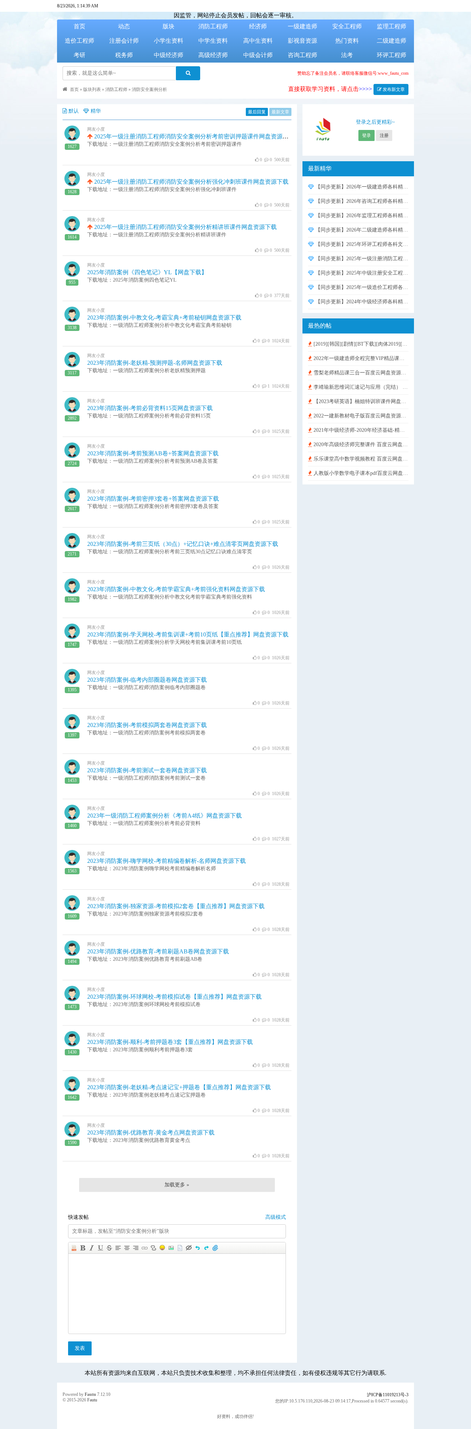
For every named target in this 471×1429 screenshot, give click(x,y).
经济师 (258, 26)
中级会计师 (258, 55)
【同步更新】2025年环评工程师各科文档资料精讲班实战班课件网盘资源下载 (361, 244)
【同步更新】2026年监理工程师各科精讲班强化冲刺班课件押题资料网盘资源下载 (361, 215)
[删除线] (109, 1248)
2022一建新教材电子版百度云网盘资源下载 (360, 416)
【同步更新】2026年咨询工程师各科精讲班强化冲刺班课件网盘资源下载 (361, 201)
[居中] (127, 1248)
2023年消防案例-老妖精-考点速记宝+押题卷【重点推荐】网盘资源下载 (179, 1087)
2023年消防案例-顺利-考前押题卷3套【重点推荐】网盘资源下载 (170, 1042)
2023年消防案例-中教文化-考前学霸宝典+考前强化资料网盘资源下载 (176, 589)
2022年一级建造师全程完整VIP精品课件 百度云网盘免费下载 (360, 358)
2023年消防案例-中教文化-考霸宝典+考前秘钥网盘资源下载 (164, 317)
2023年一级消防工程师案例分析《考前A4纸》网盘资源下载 (164, 815)
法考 (347, 55)
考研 (79, 55)
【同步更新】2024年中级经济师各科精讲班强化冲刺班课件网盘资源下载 (361, 301)
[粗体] (82, 1248)
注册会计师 (124, 41)
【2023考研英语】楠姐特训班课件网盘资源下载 (360, 401)
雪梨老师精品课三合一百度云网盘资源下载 (360, 372)
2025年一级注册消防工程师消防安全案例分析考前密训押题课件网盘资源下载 (193, 136)
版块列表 (92, 89)
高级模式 (275, 1217)
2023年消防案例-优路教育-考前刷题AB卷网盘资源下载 (158, 951)
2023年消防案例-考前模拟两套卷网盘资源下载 (147, 725)
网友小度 (96, 129)
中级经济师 (168, 55)
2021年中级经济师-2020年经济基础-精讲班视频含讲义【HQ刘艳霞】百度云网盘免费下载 (360, 430)
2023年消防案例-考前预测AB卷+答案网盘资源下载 (153, 453)
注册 (384, 135)
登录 (366, 135)
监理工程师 (391, 26)
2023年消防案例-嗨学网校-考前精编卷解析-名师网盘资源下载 (166, 861)
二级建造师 (391, 41)
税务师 (124, 55)
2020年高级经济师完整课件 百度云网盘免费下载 (360, 444)
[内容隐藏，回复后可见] (188, 1248)
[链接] (144, 1248)
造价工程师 (79, 41)
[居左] (118, 1248)
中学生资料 (213, 41)
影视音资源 (302, 41)
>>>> (365, 89)
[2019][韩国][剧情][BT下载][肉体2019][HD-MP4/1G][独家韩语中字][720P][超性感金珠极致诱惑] (360, 344)
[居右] (135, 1248)
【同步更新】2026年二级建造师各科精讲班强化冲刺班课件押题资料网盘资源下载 (361, 230)
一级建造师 (302, 26)
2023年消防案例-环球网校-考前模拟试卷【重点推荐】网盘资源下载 (174, 997)
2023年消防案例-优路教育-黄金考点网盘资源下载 (151, 1132)
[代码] (180, 1248)
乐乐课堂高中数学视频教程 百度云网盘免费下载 (360, 459)
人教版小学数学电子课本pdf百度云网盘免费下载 (360, 473)
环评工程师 (391, 55)
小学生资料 (168, 41)
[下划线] (100, 1248)
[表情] (162, 1248)
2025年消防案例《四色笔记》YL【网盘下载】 (147, 272)
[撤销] (197, 1248)
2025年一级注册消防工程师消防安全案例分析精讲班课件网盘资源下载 (185, 227)
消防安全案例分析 (149, 89)
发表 (80, 1348)
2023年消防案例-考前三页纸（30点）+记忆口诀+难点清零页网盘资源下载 (182, 544)
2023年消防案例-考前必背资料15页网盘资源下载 (150, 408)
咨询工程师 (302, 55)
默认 (73, 111)
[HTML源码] (74, 1248)
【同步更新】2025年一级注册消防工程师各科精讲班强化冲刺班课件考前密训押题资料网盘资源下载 (361, 258)
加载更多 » (176, 1185)
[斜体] (91, 1248)
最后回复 (257, 111)
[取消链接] (153, 1248)
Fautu (90, 1394)
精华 (96, 111)
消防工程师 (213, 26)
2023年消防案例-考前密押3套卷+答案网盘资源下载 (153, 498)
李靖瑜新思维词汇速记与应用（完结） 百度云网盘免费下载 (360, 387)
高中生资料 (258, 41)
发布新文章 (393, 89)
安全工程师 (347, 26)
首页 (79, 26)
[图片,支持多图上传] (171, 1248)
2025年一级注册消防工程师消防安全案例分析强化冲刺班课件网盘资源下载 (190, 182)
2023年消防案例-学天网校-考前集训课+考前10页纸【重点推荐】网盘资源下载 (187, 634)
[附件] (215, 1248)
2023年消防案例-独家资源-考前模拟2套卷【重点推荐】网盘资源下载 (176, 906)
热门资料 (347, 41)
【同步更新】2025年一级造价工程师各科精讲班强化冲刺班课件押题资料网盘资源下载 (361, 287)
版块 (168, 26)
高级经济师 (213, 55)
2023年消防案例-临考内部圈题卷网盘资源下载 (147, 680)
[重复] (206, 1248)
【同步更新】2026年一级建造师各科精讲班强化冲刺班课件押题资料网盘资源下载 (361, 187)
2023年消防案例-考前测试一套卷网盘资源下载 (147, 770)
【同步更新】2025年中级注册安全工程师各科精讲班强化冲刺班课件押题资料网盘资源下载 (361, 273)
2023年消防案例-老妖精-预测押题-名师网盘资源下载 (154, 363)
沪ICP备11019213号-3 (387, 1394)
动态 (124, 26)
